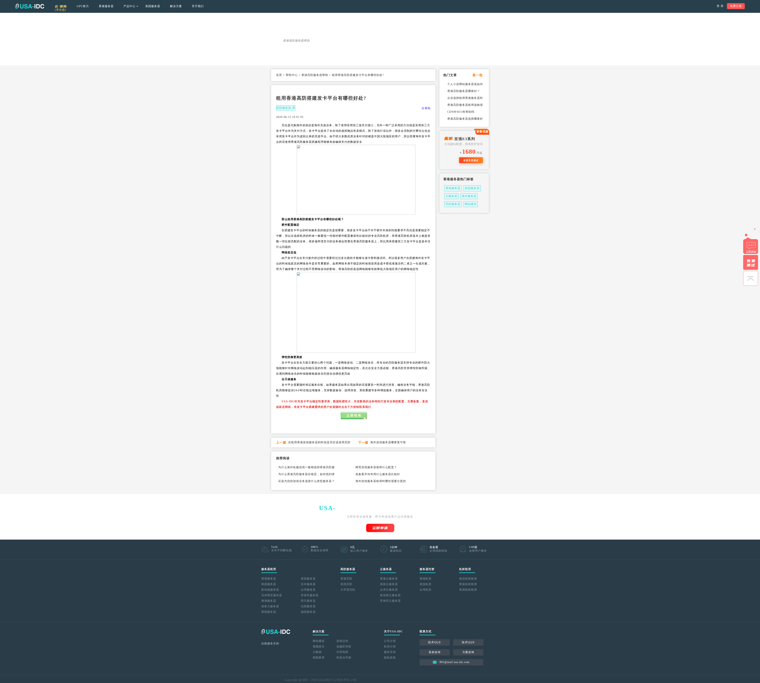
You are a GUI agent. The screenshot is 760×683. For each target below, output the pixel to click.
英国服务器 (268, 611)
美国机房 (425, 584)
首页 (279, 75)
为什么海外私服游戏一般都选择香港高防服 (306, 467)
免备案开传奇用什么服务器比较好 (377, 474)
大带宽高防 (347, 589)
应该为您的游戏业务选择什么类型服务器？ (306, 481)
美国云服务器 (389, 584)
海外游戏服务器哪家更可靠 (388, 442)
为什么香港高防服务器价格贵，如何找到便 (306, 474)
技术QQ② (468, 642)
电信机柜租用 (468, 578)
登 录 (720, 6)
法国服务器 (308, 606)
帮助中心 (292, 75)
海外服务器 (469, 196)
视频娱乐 (319, 646)
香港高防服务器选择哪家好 (465, 118)
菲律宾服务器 (310, 595)
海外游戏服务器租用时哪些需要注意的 (380, 481)
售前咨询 (435, 652)
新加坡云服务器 (390, 595)
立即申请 (380, 527)
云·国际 (61, 7)
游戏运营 (342, 640)
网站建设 (471, 204)
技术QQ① (434, 642)
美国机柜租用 (468, 589)
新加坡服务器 (270, 589)
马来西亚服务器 (271, 595)
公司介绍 (390, 640)
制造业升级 (343, 657)
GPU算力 (83, 6)
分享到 (426, 108)
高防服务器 (453, 204)
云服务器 (451, 196)
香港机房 (425, 578)
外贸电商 (342, 652)
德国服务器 (308, 611)
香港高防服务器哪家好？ (463, 91)
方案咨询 (468, 652)
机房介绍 (390, 646)
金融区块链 (343, 646)
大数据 (317, 652)
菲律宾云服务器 (390, 600)
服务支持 (390, 652)
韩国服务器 (268, 584)
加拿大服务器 (270, 606)
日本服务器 (308, 584)
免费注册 (736, 6)
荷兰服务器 (308, 600)
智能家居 (319, 657)
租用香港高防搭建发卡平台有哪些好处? (358, 75)
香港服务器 (106, 6)
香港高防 (346, 578)
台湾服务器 (308, 589)
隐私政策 (390, 657)
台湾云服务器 (389, 589)
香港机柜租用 (468, 584)
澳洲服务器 (268, 600)
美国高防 (346, 584)
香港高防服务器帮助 (314, 75)
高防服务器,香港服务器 (285, 108)
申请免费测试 (471, 160)
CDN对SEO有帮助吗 (460, 111)
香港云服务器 (389, 578)
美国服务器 (152, 6)
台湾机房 (425, 589)
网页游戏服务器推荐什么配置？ (376, 467)
